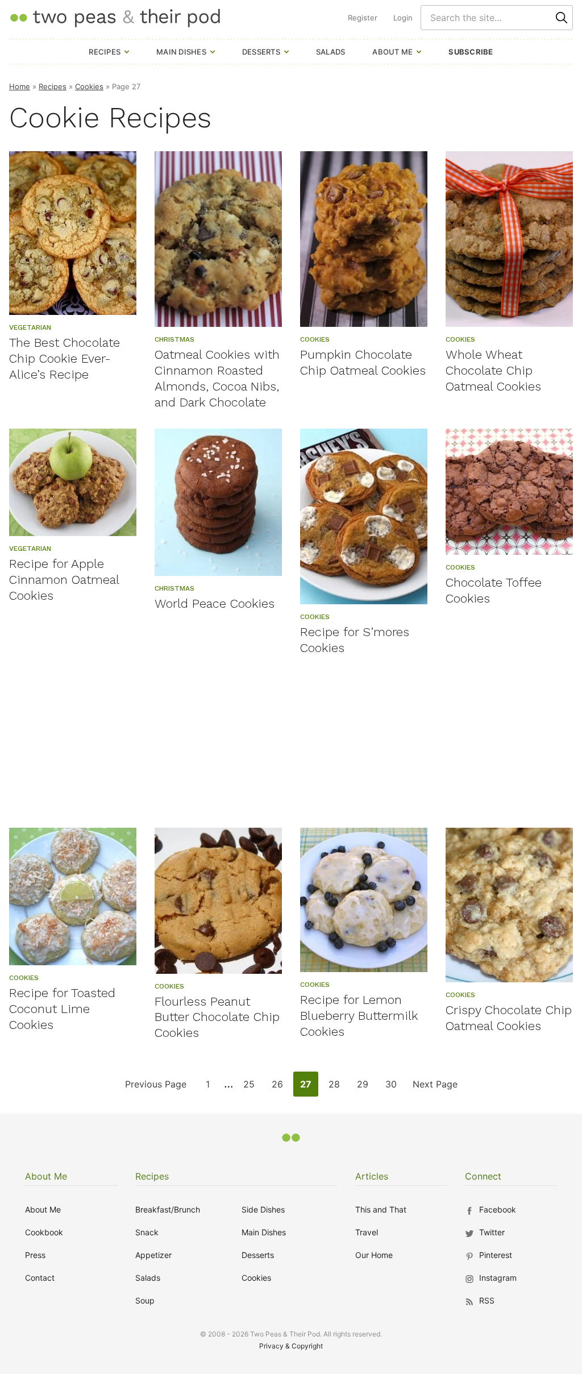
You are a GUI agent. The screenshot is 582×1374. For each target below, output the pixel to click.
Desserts (261, 51)
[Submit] (561, 17)
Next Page (435, 1087)
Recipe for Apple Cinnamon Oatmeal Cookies (64, 580)
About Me (392, 51)
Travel (366, 1232)
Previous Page (155, 1087)
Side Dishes (263, 1209)
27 (309, 1087)
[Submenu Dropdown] (126, 51)
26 (280, 1087)
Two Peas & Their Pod (115, 17)
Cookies (89, 86)
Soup (145, 1300)
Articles (371, 1176)
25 (252, 1087)
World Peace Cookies (215, 603)
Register (362, 17)
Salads (331, 51)
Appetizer (153, 1255)
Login (403, 17)
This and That (380, 1209)
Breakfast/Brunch (167, 1209)
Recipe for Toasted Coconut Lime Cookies (62, 1009)
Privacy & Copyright (291, 1346)
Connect (483, 1176)
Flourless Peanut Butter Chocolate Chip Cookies (217, 1017)
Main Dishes (181, 51)
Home (19, 86)
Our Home (374, 1255)
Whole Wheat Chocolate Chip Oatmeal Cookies (493, 370)
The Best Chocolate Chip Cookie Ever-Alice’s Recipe (64, 358)
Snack (147, 1232)
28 (337, 1087)
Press (35, 1255)
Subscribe (470, 51)
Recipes (104, 51)
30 (394, 1087)
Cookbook (44, 1232)
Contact (40, 1277)
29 (365, 1087)
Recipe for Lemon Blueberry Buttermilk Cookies (359, 1016)
